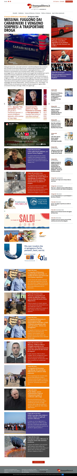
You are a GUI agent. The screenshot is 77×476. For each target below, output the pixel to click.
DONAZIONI (69, 1)
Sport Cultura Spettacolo (58, 13)
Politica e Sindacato (46, 13)
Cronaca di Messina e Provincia (32, 13)
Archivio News (38, 462)
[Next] (49, 103)
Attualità (15, 13)
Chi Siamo (56, 1)
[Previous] (4, 103)
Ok (62, 474)
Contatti (62, 1)
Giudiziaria (21, 13)
